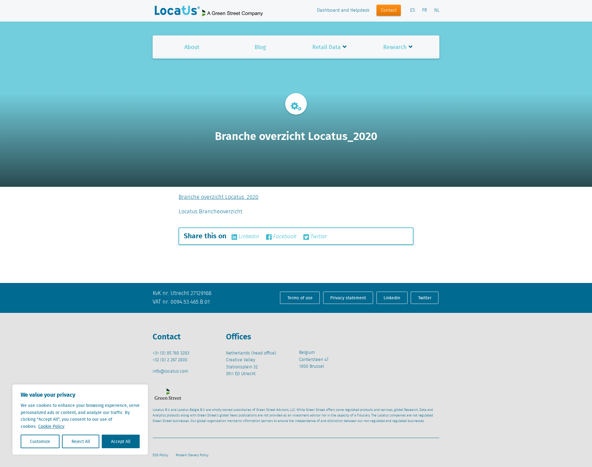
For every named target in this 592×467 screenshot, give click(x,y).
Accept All (120, 441)
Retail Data (326, 47)
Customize (40, 441)
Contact (389, 10)
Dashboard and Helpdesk (343, 10)
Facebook (284, 237)
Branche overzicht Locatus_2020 (218, 197)
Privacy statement (348, 298)
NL (436, 10)
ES (412, 10)
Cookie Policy (51, 426)
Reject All (81, 441)
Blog (260, 47)
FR (424, 10)
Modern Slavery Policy (192, 455)
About (191, 47)
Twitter (318, 237)
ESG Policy (160, 455)
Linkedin (248, 237)
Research (395, 47)
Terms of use (300, 298)
